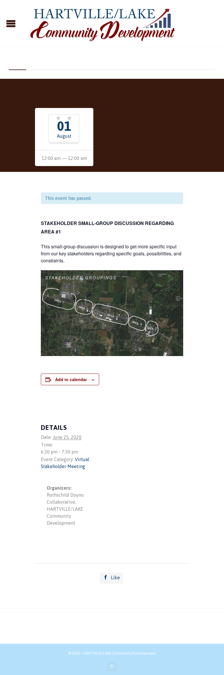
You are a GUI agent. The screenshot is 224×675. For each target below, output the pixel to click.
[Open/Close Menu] (11, 23)
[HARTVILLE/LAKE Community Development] (101, 23)
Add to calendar (71, 379)
